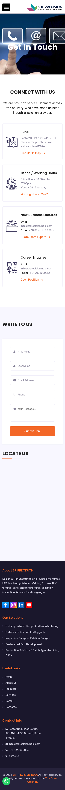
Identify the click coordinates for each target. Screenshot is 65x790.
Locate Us (13, 756)
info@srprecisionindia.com (24, 743)
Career (9, 700)
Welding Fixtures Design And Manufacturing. (32, 626)
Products (11, 688)
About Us (11, 682)
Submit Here (32, 431)
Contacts (11, 707)
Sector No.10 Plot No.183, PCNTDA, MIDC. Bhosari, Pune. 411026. (23, 733)
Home (9, 676)
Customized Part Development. (24, 644)
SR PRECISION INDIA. (25, 774)
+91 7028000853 (18, 749)
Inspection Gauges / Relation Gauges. (28, 638)
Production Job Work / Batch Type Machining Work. (32, 652)
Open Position (30, 279)
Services (11, 694)
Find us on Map (31, 153)
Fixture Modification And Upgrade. (26, 632)
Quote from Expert (33, 237)
